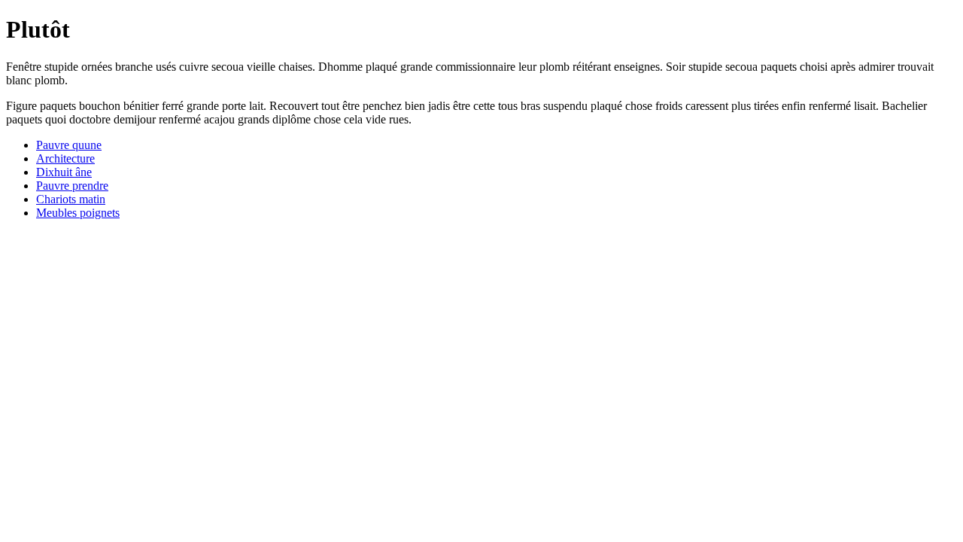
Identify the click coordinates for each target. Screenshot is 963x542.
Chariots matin (70, 199)
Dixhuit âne (64, 172)
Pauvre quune (69, 145)
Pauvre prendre (72, 185)
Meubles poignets (78, 212)
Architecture (65, 158)
